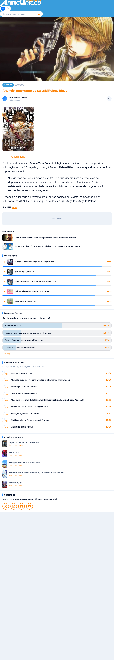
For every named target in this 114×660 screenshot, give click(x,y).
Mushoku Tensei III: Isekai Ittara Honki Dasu (36, 281)
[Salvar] (109, 98)
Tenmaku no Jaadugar (25, 301)
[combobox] (18, 14)
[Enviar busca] (39, 14)
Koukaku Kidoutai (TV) (21, 373)
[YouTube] (29, 506)
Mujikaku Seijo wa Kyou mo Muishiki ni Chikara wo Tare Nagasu (40, 380)
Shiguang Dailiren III (24, 271)
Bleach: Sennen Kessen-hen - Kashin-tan (34, 262)
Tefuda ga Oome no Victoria (24, 386)
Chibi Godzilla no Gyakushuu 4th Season (30, 420)
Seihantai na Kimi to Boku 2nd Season (33, 291)
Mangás (8, 85)
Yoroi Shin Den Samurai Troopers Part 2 (29, 407)
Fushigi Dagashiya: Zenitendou (25, 413)
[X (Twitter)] (5, 506)
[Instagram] (13, 506)
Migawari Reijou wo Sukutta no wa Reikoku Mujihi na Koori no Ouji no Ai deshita (47, 400)
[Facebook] (21, 506)
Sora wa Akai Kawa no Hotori (24, 393)
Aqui (14, 207)
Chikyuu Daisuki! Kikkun (22, 427)
